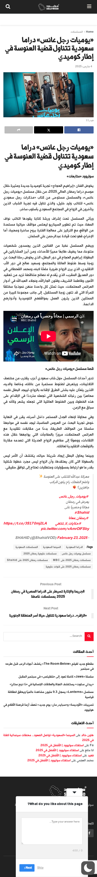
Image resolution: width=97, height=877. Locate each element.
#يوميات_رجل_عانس (73, 496)
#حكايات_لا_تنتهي (68, 523)
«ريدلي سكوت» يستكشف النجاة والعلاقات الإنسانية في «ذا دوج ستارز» (52, 684)
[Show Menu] (89, 7)
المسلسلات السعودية (27, 547)
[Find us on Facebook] (89, 833)
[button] (88, 868)
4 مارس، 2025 (83, 66)
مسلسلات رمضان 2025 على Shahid (27, 560)
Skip (40, 867)
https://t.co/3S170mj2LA (25, 523)
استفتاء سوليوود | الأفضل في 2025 (62, 745)
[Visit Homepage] (48, 6)
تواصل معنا (15, 19)
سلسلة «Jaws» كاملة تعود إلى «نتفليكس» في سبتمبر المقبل (56, 676)
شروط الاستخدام (40, 19)
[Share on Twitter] (48, 129)
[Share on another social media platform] (19, 129)
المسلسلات (77, 31)
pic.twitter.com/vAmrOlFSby (65, 529)
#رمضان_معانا (78, 518)
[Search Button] (8, 7)
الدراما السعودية (74, 547)
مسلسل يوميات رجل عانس (76, 553)
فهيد (91, 755)
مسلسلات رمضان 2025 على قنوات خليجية (68, 566)
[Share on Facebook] (79, 129)
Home (90, 31)
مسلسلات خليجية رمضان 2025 (40, 553)
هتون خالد (87, 735)
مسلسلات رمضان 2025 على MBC (72, 560)
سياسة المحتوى (67, 19)
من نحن (89, 19)
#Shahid (81, 513)
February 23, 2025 (72, 538)
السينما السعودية (52, 547)
